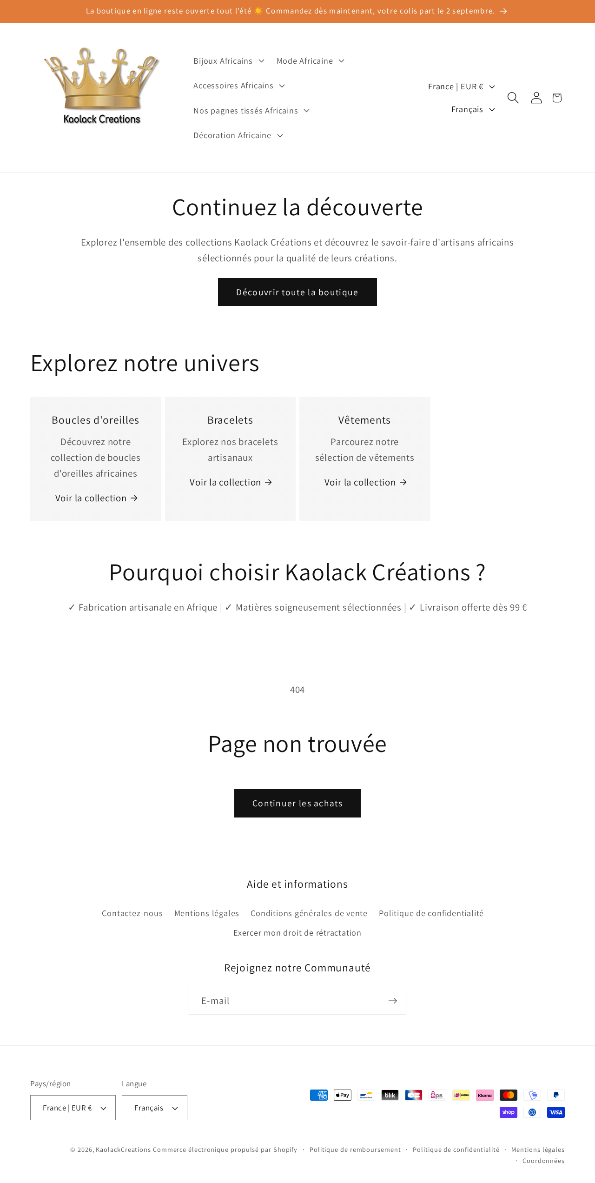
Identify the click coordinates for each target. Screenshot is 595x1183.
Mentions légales (206, 912)
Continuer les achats (297, 803)
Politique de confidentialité (431, 912)
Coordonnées (543, 1160)
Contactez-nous (132, 912)
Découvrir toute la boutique (297, 292)
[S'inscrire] (392, 1001)
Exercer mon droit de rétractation (297, 932)
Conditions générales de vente (309, 912)
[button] (227, 60)
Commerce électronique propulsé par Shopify (225, 1149)
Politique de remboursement (355, 1149)
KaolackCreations (123, 1149)
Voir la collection (91, 498)
